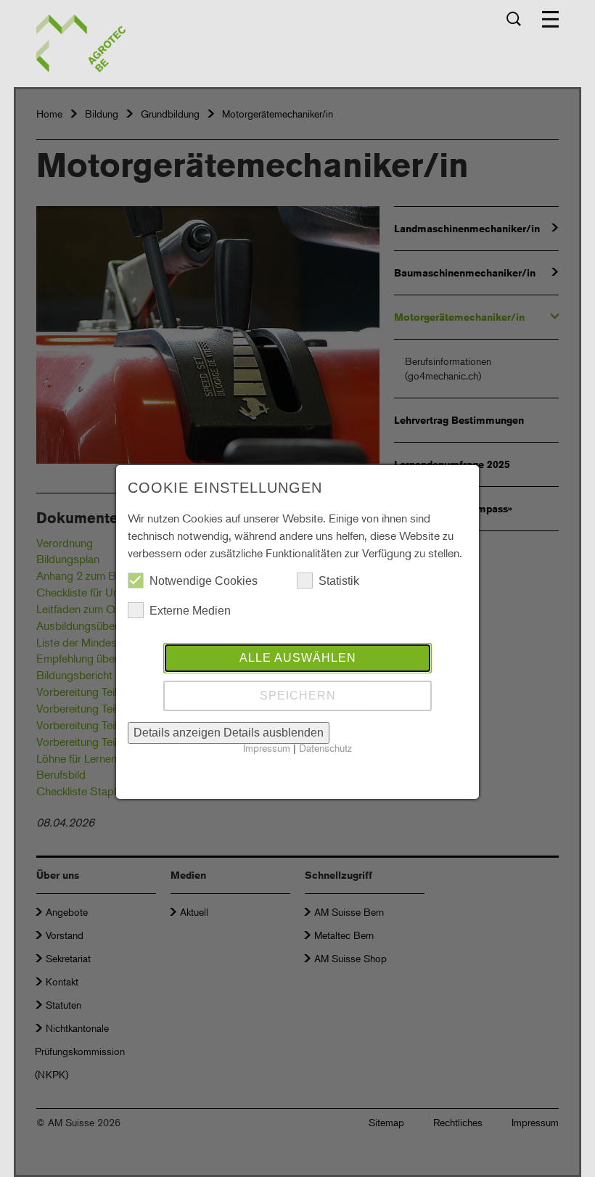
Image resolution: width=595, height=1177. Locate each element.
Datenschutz (325, 748)
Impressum (266, 748)
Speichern (298, 695)
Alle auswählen (297, 658)
